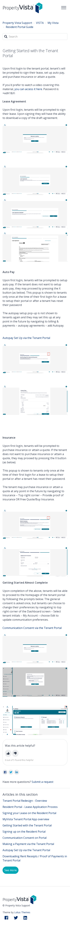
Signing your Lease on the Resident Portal (29, 813)
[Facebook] (5, 772)
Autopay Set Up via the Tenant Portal (26, 338)
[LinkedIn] (16, 772)
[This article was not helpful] (15, 753)
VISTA (40, 23)
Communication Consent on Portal (25, 838)
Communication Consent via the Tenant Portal (32, 628)
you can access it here (28, 89)
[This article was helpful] (8, 753)
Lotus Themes (22, 912)
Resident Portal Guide (19, 27)
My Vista (53, 23)
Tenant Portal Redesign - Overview (25, 801)
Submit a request (42, 782)
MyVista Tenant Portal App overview (26, 819)
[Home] (23, 7)
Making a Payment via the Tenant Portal (28, 844)
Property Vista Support (17, 23)
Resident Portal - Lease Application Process (30, 807)
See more (10, 870)
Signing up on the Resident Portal (24, 831)
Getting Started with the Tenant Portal (27, 825)
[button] (63, 6)
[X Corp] (10, 772)
